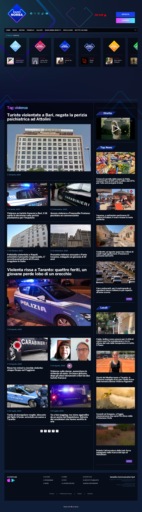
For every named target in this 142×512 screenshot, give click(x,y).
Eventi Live (88, 477)
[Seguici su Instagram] (39, 13)
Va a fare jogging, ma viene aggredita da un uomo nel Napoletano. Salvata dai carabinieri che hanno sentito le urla (69, 418)
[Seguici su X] (35, 13)
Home (8, 30)
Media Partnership (91, 483)
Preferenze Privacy (66, 493)
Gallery (39, 30)
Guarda (125, 20)
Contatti (90, 493)
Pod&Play (30, 30)
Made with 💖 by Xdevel (71, 506)
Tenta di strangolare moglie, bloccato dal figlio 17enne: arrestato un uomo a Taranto (26, 417)
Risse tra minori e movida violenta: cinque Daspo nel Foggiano (25, 369)
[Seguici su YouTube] (47, 13)
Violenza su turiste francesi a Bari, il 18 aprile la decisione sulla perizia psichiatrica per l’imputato (27, 215)
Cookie (79, 493)
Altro (129, 299)
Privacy (51, 493)
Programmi (48, 480)
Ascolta (125, 14)
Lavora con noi (68, 483)
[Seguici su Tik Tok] (42, 13)
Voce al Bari (68, 30)
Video (65, 477)
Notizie (22, 30)
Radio (15, 30)
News (46, 483)
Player (47, 477)
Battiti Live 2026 (81, 30)
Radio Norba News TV (53, 30)
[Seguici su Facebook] (31, 13)
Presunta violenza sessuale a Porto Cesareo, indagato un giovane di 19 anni (68, 257)
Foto (65, 480)
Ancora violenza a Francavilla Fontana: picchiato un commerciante (70, 214)
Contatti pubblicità (91, 480)
